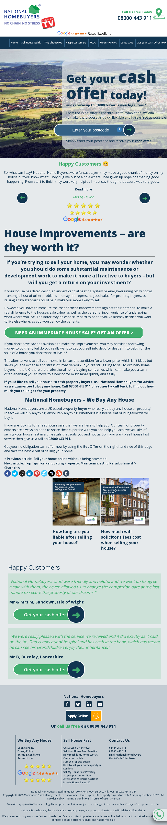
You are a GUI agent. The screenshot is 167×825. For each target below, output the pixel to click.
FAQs (93, 42)
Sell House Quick (31, 42)
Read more (83, 189)
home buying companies (86, 369)
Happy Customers (76, 42)
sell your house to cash (47, 382)
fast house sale (52, 425)
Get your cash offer (45, 614)
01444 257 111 (117, 747)
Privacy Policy (25, 751)
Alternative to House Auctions (80, 779)
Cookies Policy (26, 747)
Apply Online (78, 716)
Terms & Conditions (29, 754)
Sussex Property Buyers (77, 761)
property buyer (75, 408)
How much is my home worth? (80, 754)
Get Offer (91, 446)
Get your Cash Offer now (151, 42)
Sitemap (115, 798)
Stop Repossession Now (77, 775)
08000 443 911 (135, 17)
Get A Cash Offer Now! (76, 747)
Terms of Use (25, 758)
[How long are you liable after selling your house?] (77, 480)
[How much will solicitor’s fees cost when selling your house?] (125, 480)
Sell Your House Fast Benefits (80, 751)
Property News (108, 42)
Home (14, 42)
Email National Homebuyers (125, 754)
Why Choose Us (53, 42)
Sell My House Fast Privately (79, 772)
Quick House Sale (73, 758)
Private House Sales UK (76, 782)
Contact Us (127, 42)
